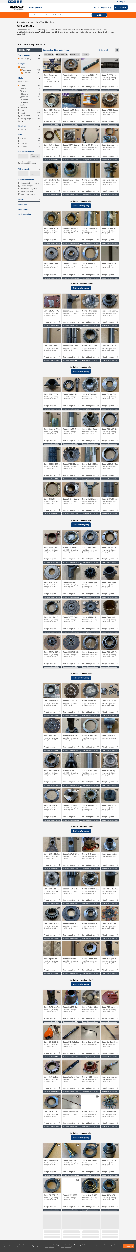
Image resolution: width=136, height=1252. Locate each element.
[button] (29, 50)
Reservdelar (33, 22)
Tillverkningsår (24, 169)
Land (20, 135)
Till (31, 172)
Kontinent (22, 126)
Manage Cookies (49, 1247)
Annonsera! (121, 7)
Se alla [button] (22, 105)
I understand (129, 1246)
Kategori (21, 64)
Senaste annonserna (26, 180)
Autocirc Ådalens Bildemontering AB (54, 90)
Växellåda (44, 22)
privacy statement (66, 1247)
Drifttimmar (22, 204)
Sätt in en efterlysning (81, 205)
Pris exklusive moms (26, 152)
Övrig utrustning (24, 214)
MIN (20, 154)
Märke (20, 78)
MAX (32, 154)
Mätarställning (23, 209)
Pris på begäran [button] (69, 87)
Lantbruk (24, 22)
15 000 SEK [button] (48, 87)
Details (21, 199)
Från (20, 172)
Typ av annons (24, 55)
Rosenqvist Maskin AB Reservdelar (73, 90)
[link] (52, 65)
